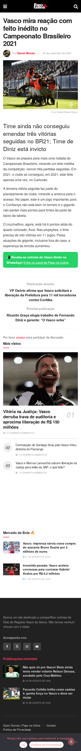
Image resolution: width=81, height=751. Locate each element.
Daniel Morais (26, 53)
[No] (76, 742)
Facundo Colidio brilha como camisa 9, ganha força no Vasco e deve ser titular (49, 693)
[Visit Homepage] (40, 6)
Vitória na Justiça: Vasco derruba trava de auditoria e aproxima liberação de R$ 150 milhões (31, 419)
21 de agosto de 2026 (37, 556)
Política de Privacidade (17, 729)
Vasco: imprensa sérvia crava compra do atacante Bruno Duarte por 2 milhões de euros (49, 547)
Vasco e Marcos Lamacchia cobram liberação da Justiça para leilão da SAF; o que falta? (46, 465)
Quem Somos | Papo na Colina (21, 725)
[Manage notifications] (71, 742)
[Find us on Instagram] (27, 646)
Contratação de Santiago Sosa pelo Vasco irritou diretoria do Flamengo (46, 447)
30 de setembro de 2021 (57, 53)
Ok (23, 744)
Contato (51, 725)
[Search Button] (76, 6)
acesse (20, 337)
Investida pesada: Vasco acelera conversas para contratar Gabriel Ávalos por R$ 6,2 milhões (46, 569)
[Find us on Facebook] (7, 646)
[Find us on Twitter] (17, 646)
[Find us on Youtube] (37, 646)
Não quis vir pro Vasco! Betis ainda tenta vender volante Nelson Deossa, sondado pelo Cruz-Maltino (49, 671)
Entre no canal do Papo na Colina (46, 262)
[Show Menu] (5, 6)
